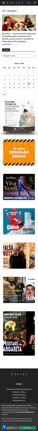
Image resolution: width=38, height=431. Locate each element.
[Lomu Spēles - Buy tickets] (19, 290)
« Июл (4, 95)
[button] (3, 3)
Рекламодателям (19, 395)
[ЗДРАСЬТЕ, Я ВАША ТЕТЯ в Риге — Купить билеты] (19, 256)
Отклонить (10, 428)
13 (19, 80)
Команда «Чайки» (19, 392)
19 (14, 84)
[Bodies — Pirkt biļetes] (19, 333)
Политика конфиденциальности (19, 389)
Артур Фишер (6, 44)
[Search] (35, 3)
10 (4, 80)
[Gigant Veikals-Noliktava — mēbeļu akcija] (19, 152)
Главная (4, 8)
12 (14, 80)
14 (24, 80)
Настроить (5, 424)
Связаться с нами (19, 397)
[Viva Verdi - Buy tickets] (19, 187)
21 (24, 84)
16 (33, 80)
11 (9, 80)
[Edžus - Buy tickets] (19, 221)
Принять (27, 428)
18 (9, 84)
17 (4, 84)
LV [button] (28, 2)
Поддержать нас (19, 400)
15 (29, 80)
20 (19, 84)
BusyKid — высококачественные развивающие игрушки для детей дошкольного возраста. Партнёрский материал (19, 37)
